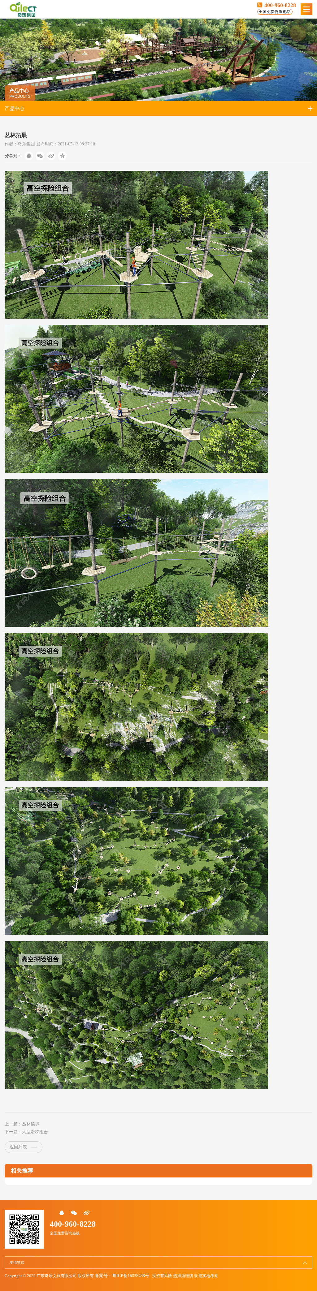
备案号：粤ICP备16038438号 (122, 1275)
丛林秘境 (30, 1124)
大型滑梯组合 (35, 1132)
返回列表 (18, 1147)
